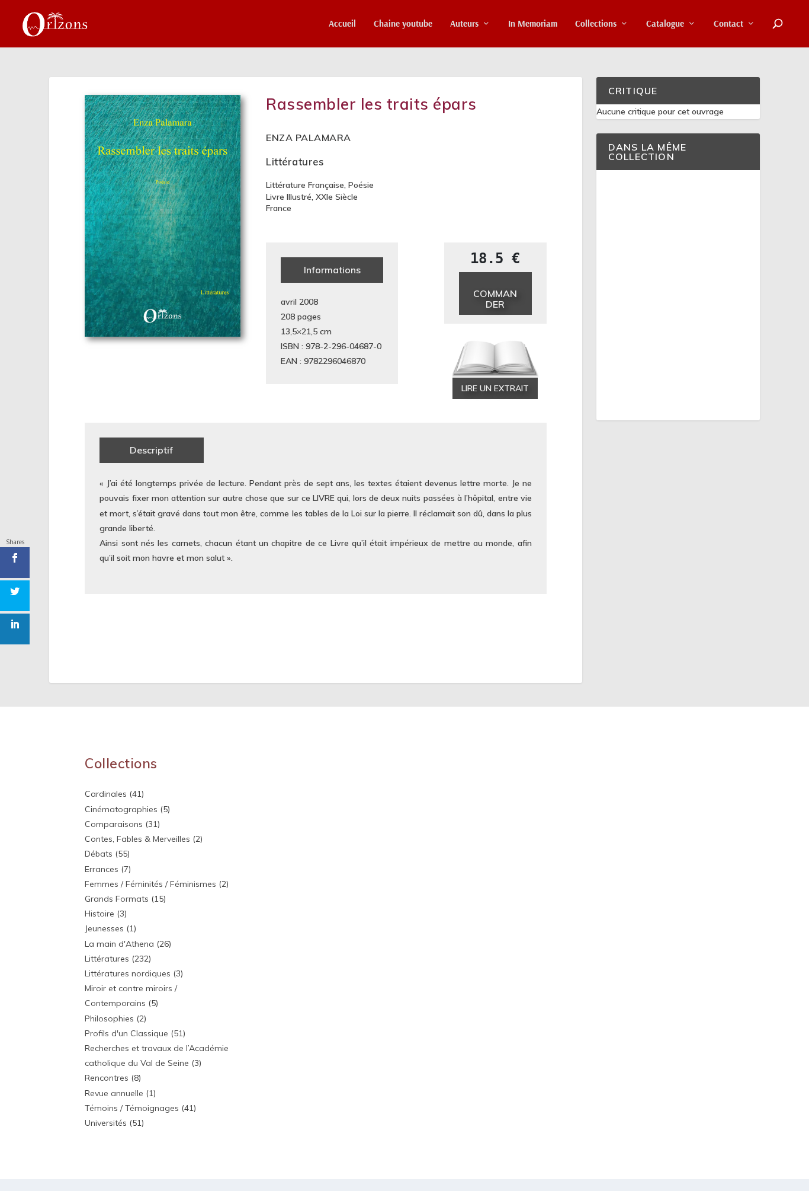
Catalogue (665, 24)
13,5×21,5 (299, 331)
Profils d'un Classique (126, 1033)
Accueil (342, 24)
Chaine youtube (403, 24)
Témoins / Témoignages (132, 1108)
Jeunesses (104, 928)
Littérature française (305, 185)
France (278, 208)
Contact (728, 24)
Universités (106, 1122)
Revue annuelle (114, 1093)
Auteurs (464, 24)
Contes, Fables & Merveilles (137, 839)
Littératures (294, 161)
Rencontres (107, 1077)
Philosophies (109, 1018)
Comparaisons (114, 824)
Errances (101, 869)
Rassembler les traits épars (371, 104)
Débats (99, 853)
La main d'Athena (119, 943)
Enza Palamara (308, 137)
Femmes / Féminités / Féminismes (150, 884)
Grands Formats (117, 898)
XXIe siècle (337, 196)
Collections (596, 24)
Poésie (361, 185)
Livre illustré (289, 196)
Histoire (99, 913)
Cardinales (106, 793)
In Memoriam (532, 24)
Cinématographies (121, 809)
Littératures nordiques (128, 973)
